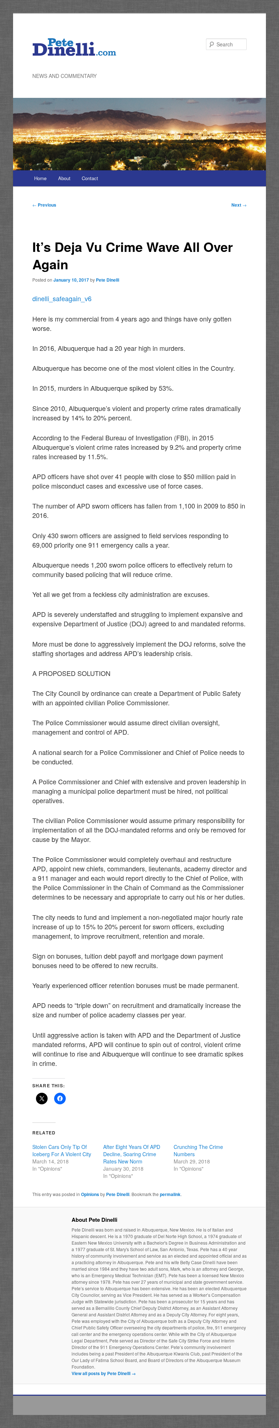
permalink (170, 1194)
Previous (44, 205)
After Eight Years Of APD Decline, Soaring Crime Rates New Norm (131, 1154)
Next (239, 205)
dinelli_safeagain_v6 (62, 298)
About (64, 178)
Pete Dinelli (107, 280)
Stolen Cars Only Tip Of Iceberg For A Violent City (61, 1150)
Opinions (90, 1194)
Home (40, 178)
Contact (90, 178)
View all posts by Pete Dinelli (104, 1373)
